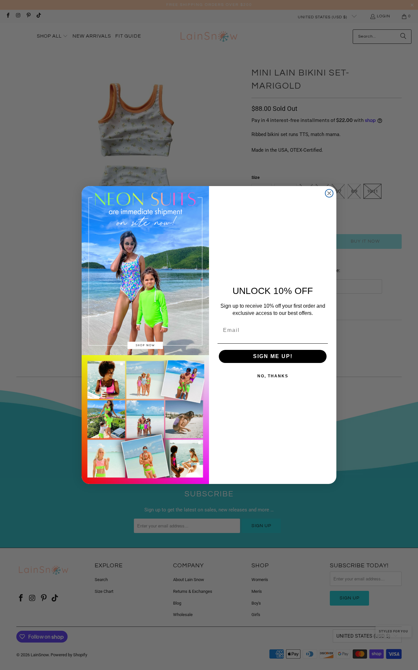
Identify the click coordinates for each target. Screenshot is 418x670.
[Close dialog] (329, 193)
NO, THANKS (272, 376)
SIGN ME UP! (273, 356)
